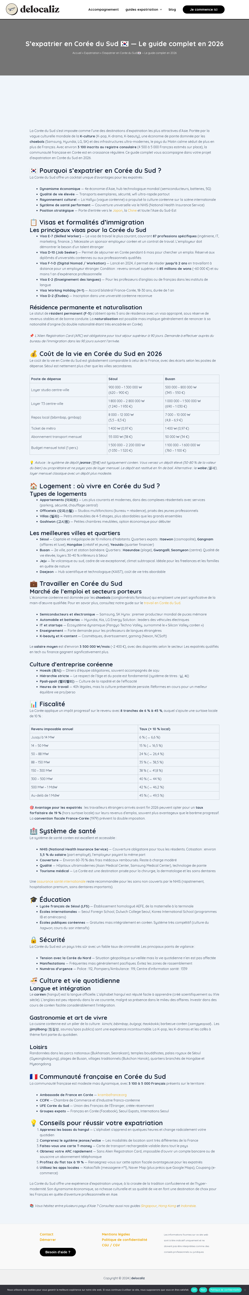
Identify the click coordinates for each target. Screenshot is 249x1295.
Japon (118, 210)
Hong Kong (167, 1206)
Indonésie (188, 1206)
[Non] (244, 1290)
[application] (160, 9)
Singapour (149, 1206)
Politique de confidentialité (225, 1289)
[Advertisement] (124, 101)
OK (194, 1289)
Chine (132, 210)
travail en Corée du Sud (162, 603)
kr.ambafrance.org (112, 1095)
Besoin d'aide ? (57, 1252)
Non (203, 1289)
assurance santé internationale (61, 881)
